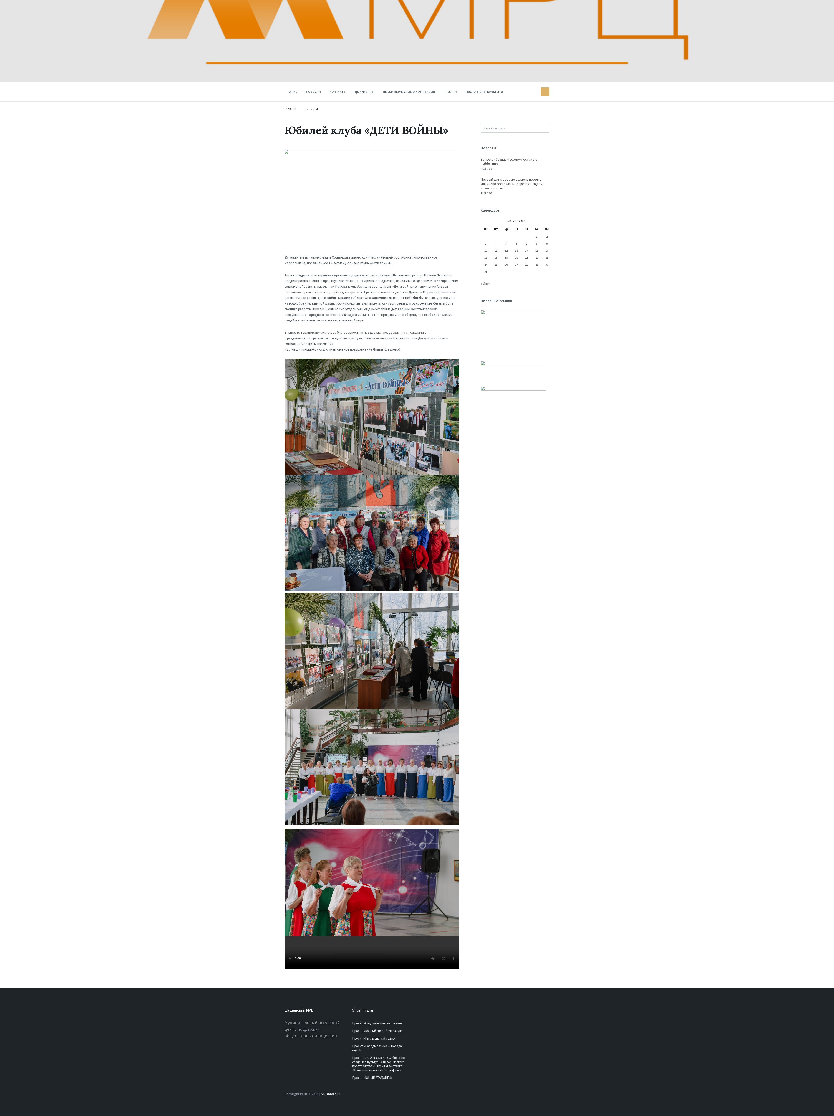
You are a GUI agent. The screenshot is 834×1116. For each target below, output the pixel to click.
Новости (313, 92)
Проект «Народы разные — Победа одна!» (377, 1048)
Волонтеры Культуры (485, 92)
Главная (290, 109)
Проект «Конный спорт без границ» (377, 1031)
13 (516, 250)
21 (526, 257)
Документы (364, 92)
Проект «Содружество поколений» (377, 1023)
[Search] (544, 128)
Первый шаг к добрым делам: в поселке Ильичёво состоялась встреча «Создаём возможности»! (512, 183)
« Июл (485, 283)
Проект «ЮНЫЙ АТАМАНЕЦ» (372, 1078)
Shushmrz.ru (330, 1094)
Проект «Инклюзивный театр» (373, 1038)
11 (496, 250)
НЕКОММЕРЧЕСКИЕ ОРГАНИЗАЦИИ (409, 92)
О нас (293, 92)
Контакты (337, 92)
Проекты (451, 92)
